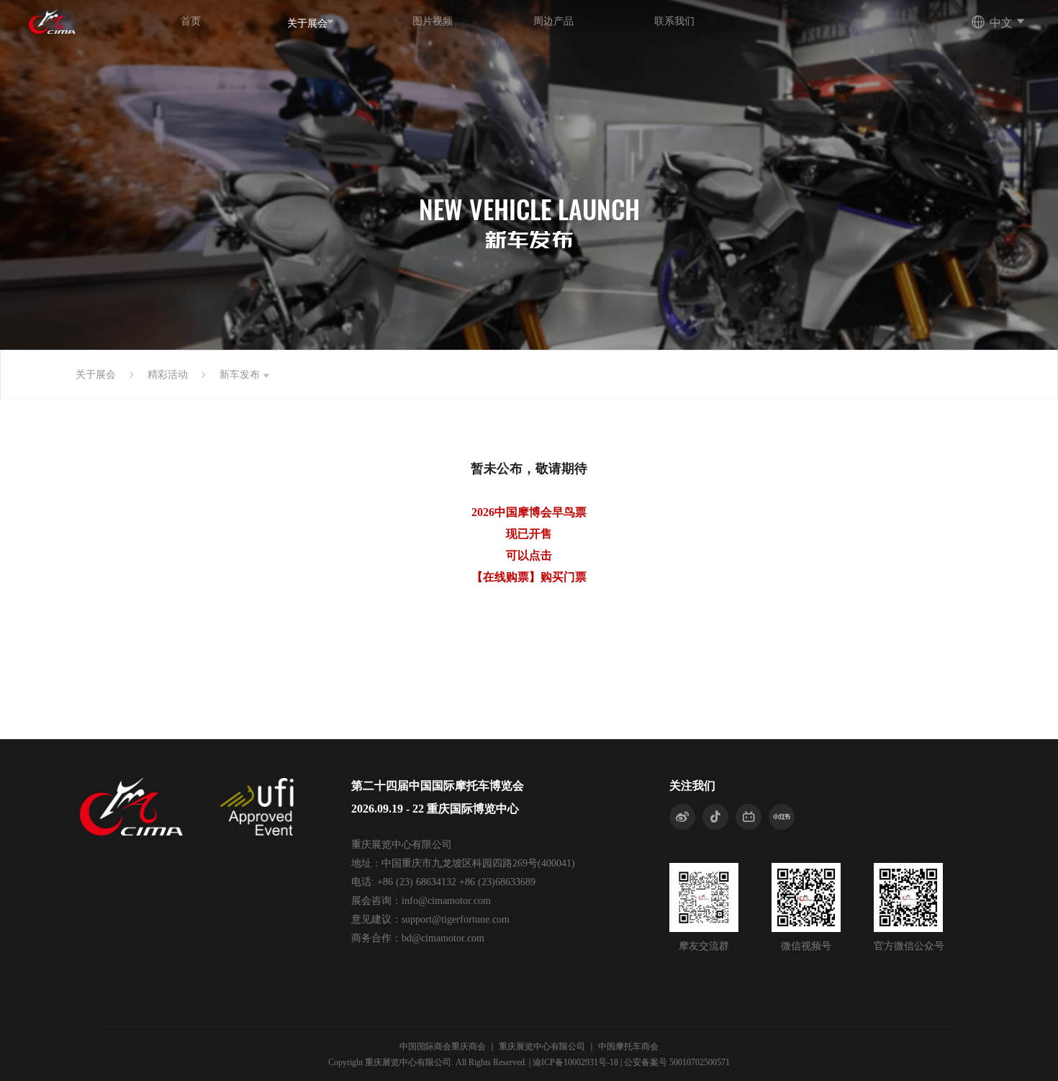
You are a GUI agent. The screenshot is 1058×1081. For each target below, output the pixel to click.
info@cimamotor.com (446, 900)
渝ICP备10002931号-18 (575, 1062)
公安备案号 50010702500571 (677, 1062)
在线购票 (506, 577)
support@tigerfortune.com (456, 919)
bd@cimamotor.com (443, 938)
